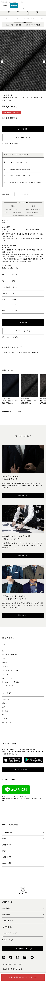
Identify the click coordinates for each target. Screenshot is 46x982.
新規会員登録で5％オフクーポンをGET (23, 977)
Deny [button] (5, 5)
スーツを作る (23, 129)
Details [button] (23, 2)
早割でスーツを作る (23, 137)
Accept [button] (14, 5)
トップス (5, 711)
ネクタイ (5, 666)
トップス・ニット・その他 (10, 682)
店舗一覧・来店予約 (21, 949)
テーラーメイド (7, 686)
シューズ (5, 674)
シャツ (4, 662)
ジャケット (5, 699)
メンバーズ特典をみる (23, 770)
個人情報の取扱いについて (12, 969)
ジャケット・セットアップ (10, 655)
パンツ (4, 659)
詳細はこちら (23, 495)
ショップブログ (8, 933)
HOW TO (6, 940)
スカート (5, 707)
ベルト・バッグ (7, 678)
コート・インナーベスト (10, 670)
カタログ (6, 927)
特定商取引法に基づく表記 (12, 964)
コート (4, 715)
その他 (4, 719)
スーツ (4, 651)
